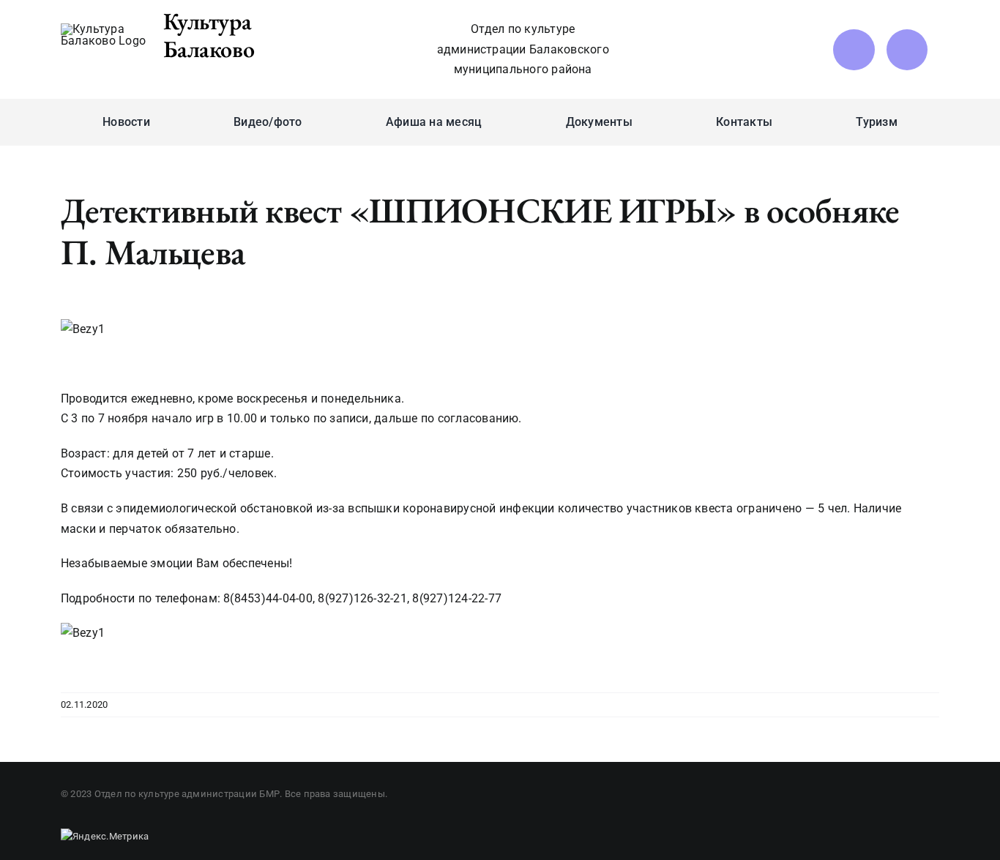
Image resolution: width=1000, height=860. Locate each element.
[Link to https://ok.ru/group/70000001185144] (907, 49)
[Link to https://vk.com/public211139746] (853, 49)
